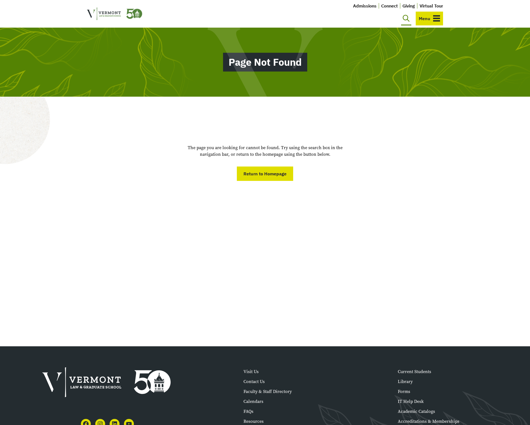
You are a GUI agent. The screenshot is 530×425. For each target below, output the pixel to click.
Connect (389, 6)
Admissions (365, 6)
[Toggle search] (406, 18)
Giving (408, 6)
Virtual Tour (431, 6)
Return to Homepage (265, 173)
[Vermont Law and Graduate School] (114, 13)
